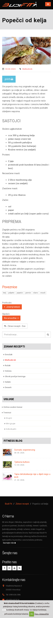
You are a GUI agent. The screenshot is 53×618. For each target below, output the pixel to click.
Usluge (9, 399)
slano (35, 293)
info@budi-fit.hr (12, 599)
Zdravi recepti (14, 346)
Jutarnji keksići (12, 307)
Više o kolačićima (41, 614)
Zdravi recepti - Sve (15, 326)
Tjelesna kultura (21, 462)
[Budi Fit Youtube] (14, 568)
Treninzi (7, 412)
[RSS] (19, 568)
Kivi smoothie (11, 318)
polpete (11, 293)
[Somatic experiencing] (7, 452)
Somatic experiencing (24, 449)
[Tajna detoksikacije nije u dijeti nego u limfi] (7, 476)
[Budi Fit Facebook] (4, 568)
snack (42, 293)
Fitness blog (13, 440)
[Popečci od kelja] (26, 50)
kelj (4, 293)
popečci (20, 293)
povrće (28, 293)
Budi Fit (8, 503)
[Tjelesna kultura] (7, 464)
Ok (31, 614)
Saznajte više (8, 543)
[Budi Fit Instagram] (9, 568)
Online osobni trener (12, 407)
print (8, 79)
